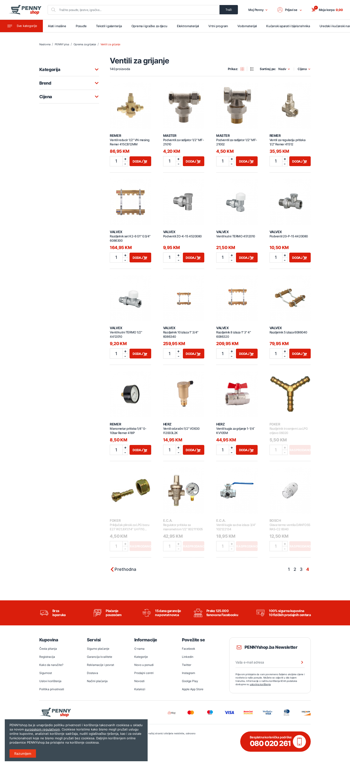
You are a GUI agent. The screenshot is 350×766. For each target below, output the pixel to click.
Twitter (186, 665)
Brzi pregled (130, 102)
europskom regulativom (42, 729)
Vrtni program (218, 26)
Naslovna (44, 44)
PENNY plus (62, 44)
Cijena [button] (302, 69)
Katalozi (139, 689)
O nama (139, 648)
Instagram (188, 673)
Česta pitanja (48, 648)
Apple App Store (192, 689)
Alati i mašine (57, 26)
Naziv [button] (282, 69)
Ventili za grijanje (110, 44)
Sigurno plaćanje (98, 648)
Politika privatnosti (51, 689)
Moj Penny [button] (256, 10)
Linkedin (187, 657)
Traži (228, 9)
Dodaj (138, 161)
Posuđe (81, 26)
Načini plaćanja (97, 681)
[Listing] (253, 68)
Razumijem (22, 753)
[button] (289, 9)
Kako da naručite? (51, 665)
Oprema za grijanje (85, 44)
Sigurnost (45, 673)
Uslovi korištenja (50, 681)
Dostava (92, 673)
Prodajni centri (144, 673)
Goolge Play (190, 681)
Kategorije (141, 657)
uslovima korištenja (260, 684)
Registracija (47, 657)
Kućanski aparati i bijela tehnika (288, 26)
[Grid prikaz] (243, 68)
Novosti (139, 681)
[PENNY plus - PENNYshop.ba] (25, 10)
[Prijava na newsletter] (299, 662)
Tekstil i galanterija (109, 26)
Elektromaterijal (188, 26)
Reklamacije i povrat (100, 665)
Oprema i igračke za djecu (149, 26)
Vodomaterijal (247, 26)
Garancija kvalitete (99, 657)
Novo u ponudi (144, 665)
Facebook (188, 648)
